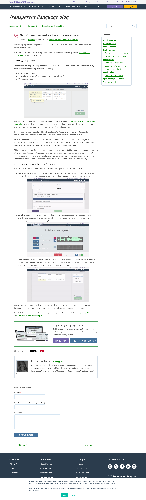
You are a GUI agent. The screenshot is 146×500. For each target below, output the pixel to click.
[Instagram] (110, 466)
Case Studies (46, 464)
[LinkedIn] (128, 466)
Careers (14, 473)
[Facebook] (122, 466)
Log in (130, 6)
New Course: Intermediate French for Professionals (50, 35)
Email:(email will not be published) (29, 403)
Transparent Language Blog (39, 17)
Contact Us (82, 469)
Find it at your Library (83, 341)
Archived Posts (109, 40)
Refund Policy (82, 473)
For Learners (53, 40)
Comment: (18, 413)
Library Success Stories (114, 76)
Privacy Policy (96, 485)
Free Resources (46, 477)
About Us (14, 464)
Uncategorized (109, 82)
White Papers (46, 469)
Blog (14, 469)
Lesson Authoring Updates (116, 56)
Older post (22, 445)
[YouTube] (134, 466)
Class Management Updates (116, 53)
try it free (88, 313)
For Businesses (109, 47)
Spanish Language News (113, 79)
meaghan (31, 40)
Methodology (46, 473)
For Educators (109, 50)
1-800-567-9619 (131, 2)
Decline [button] (73, 495)
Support (82, 464)
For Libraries (108, 72)
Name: (17, 393)
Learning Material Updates (68, 40)
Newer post (89, 445)
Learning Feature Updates (115, 66)
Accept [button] (64, 495)
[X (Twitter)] (116, 466)
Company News (109, 44)
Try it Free (115, 6)
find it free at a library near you (29, 316)
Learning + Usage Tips (114, 63)
